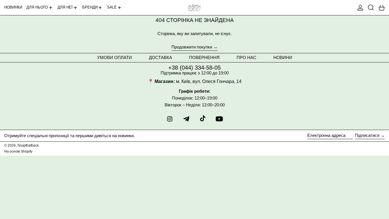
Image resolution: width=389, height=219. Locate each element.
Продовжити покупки (191, 47)
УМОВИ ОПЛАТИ (114, 57)
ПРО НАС (246, 57)
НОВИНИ (282, 57)
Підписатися (367, 135)
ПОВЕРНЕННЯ (204, 57)
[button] (371, 7)
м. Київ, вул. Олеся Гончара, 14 (208, 81)
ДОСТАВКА (160, 57)
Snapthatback (28, 145)
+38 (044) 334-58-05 (194, 67)
